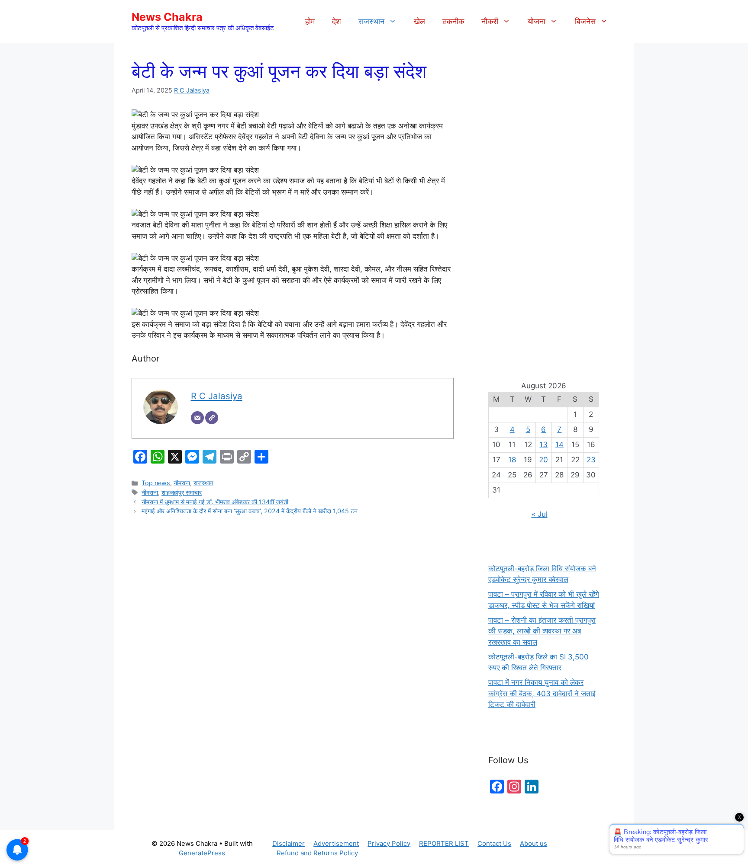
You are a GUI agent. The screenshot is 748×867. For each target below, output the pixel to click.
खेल (419, 21)
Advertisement (336, 843)
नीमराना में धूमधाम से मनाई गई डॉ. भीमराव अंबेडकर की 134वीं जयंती (215, 501)
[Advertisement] (543, 207)
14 (559, 444)
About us (533, 843)
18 (512, 459)
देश (336, 21)
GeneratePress (202, 853)
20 (543, 459)
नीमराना (182, 482)
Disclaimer (288, 843)
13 (543, 444)
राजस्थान (371, 21)
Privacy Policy (389, 843)
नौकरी (489, 21)
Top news (156, 482)
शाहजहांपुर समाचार (181, 492)
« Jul (540, 514)
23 (591, 459)
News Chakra (167, 16)
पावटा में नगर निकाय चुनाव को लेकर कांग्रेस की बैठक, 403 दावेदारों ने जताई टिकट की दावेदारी (542, 693)
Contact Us (494, 843)
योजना (536, 21)
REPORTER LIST (444, 843)
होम (310, 21)
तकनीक (453, 21)
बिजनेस (585, 21)
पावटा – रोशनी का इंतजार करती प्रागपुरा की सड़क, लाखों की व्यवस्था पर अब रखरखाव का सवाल (542, 631)
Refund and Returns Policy (317, 853)
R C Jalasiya (192, 90)
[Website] (211, 417)
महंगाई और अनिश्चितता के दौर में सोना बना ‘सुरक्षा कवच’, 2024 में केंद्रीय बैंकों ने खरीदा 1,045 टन (250, 511)
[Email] (197, 417)
